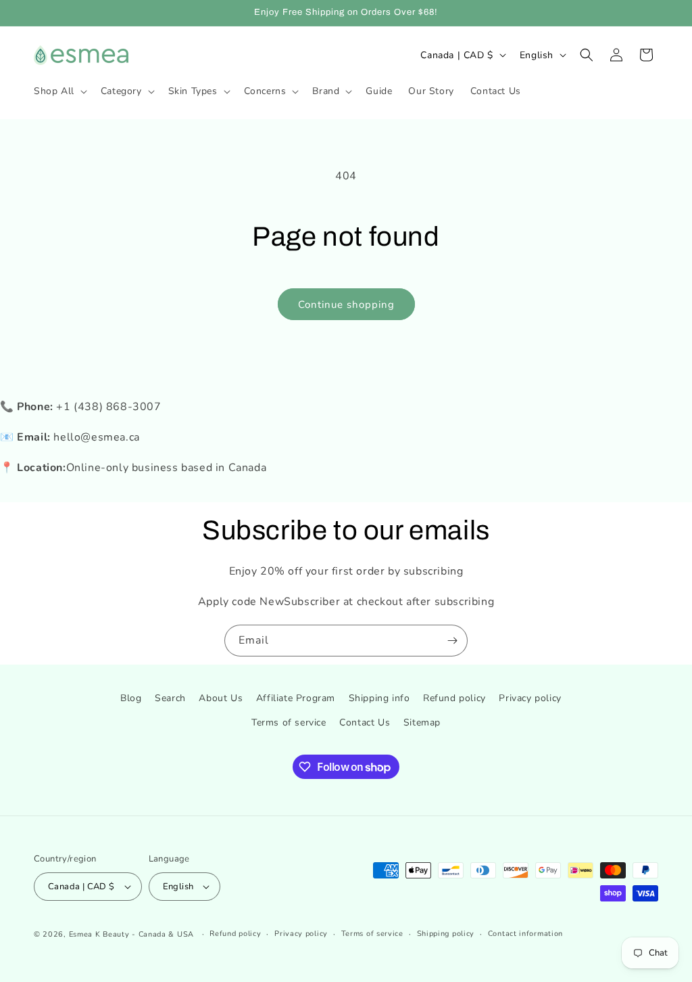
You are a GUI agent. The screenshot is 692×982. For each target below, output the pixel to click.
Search (170, 698)
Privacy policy (530, 698)
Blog (130, 698)
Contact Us (364, 722)
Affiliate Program (295, 698)
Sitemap (422, 722)
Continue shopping (346, 304)
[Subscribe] (452, 640)
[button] (59, 91)
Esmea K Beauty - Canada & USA (131, 934)
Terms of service (288, 722)
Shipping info (379, 698)
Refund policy (454, 698)
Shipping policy (446, 934)
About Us (221, 698)
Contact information (525, 934)
